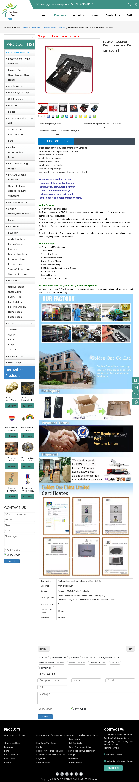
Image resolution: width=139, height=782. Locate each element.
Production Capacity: (93, 123)
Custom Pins (14, 291)
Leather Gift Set (77, 662)
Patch (11, 339)
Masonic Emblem (17, 306)
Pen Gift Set (90, 657)
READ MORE (113, 768)
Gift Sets (114, 662)
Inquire (13, 406)
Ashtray (12, 329)
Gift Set (43, 657)
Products (60, 15)
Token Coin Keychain (19, 269)
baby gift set (46, 667)
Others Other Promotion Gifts (16, 132)
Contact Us (113, 15)
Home (43, 15)
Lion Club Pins (15, 302)
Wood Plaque (15, 362)
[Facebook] (57, 774)
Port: (42, 123)
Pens (10, 141)
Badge (11, 220)
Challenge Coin (16, 86)
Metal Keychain (16, 259)
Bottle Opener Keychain (15, 247)
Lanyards (13, 105)
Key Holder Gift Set (110, 657)
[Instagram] (76, 774)
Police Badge (15, 317)
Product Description (55, 141)
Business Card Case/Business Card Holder (18, 75)
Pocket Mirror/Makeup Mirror (16, 152)
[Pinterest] (81, 774)
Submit (12, 561)
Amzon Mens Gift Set (19, 52)
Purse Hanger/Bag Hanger (18, 166)
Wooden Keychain (17, 274)
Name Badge (15, 311)
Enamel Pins (14, 297)
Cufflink (12, 334)
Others (12, 323)
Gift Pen (75, 657)
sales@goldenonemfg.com (119, 760)
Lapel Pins (13, 280)
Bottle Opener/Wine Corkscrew (19, 61)
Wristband (13, 195)
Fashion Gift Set (98, 662)
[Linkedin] (62, 774)
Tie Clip (12, 349)
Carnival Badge (16, 286)
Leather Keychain (17, 254)
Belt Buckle (14, 226)
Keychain (13, 232)
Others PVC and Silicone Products (17, 188)
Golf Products (15, 99)
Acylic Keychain (16, 239)
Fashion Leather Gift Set (51, 662)
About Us (79, 15)
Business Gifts (59, 657)
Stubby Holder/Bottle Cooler (19, 211)
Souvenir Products (17, 202)
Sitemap (93, 779)
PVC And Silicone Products (17, 177)
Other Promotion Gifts (17, 121)
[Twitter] (67, 774)
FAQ (129, 15)
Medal (11, 111)
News (95, 15)
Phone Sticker (15, 356)
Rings (11, 344)
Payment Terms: (48, 130)
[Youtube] (71, 774)
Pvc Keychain (15, 264)
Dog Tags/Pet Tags (18, 92)
